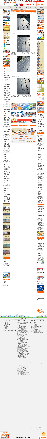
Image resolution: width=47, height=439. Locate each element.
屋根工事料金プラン (19, 325)
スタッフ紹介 (5, 261)
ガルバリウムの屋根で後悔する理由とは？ (6, 171)
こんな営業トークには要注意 (40, 217)
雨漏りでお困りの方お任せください (21, 327)
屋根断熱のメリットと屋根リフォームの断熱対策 (7, 194)
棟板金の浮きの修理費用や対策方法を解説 (7, 79)
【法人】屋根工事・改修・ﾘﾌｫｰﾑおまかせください (41, 257)
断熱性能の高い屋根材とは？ (6, 192)
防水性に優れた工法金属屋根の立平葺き (6, 117)
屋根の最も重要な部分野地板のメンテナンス (6, 151)
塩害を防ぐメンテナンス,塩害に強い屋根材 (7, 158)
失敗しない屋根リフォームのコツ (40, 136)
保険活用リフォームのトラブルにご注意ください (41, 227)
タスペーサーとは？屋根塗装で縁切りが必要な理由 (36, 363)
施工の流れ (25, 7)
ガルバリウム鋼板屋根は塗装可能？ (41, 119)
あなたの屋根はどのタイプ (34, 324)
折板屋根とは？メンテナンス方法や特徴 (41, 157)
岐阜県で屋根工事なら (6, 265)
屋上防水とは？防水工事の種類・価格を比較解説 (7, 99)
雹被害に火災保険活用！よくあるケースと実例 (41, 200)
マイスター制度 (5, 328)
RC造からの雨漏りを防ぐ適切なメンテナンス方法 (7, 184)
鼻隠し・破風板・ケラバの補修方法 (7, 82)
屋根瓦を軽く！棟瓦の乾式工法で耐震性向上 (40, 184)
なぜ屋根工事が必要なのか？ (41, 134)
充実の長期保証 (5, 327)
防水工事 (41, 55)
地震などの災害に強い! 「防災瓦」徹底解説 (40, 187)
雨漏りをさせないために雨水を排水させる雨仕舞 (7, 139)
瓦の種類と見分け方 (6, 143)
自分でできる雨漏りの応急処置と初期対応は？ (41, 196)
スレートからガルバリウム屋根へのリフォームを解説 (41, 116)
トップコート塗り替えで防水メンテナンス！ (7, 200)
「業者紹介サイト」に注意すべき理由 (40, 229)
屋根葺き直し (41, 58)
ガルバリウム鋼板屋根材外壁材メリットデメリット (41, 128)
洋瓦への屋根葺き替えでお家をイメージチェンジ (7, 164)
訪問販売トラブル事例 (40, 218)
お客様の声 (20, 7)
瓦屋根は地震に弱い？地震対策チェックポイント (41, 185)
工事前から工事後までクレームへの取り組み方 (41, 211)
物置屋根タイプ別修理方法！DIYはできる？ (40, 239)
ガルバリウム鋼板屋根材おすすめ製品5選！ (41, 124)
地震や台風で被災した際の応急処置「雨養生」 (7, 119)
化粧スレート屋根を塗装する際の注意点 (40, 161)
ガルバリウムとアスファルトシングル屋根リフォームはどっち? (7, 167)
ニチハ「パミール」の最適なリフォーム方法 (36, 331)
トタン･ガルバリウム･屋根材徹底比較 (6, 169)
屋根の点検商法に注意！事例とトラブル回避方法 (41, 220)
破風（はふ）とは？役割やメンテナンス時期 (7, 201)
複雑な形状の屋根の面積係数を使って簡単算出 (7, 124)
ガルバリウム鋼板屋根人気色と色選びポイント (41, 123)
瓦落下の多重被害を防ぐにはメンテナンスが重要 (41, 178)
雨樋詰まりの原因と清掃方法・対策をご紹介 (22, 368)
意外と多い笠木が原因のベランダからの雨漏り (7, 86)
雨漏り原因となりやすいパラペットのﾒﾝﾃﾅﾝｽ (7, 95)
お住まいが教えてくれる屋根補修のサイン (41, 143)
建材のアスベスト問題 (6, 148)
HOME (12, 9)
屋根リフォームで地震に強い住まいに (21, 337)
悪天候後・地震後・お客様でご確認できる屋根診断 (36, 326)
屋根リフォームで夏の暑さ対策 (20, 340)
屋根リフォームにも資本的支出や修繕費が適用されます (23, 353)
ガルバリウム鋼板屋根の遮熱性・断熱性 (41, 121)
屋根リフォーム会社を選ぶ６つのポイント (41, 173)
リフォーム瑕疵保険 (6, 326)
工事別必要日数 (39, 171)
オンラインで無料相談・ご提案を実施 (21, 323)
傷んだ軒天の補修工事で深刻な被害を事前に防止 (7, 88)
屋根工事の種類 (40, 41)
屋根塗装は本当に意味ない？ (6, 73)
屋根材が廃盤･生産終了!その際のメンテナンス (7, 162)
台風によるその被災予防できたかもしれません (41, 177)
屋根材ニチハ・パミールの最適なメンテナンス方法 (41, 163)
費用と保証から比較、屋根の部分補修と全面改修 (41, 141)
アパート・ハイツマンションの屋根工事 (40, 253)
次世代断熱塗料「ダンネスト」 (39, 193)
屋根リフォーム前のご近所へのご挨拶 (40, 209)
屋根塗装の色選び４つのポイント (40, 191)
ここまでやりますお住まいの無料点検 (36, 7)
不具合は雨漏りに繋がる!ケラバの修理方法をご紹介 (36, 364)
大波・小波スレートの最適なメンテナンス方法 (7, 111)
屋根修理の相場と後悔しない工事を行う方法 (40, 138)
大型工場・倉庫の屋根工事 (20, 341)
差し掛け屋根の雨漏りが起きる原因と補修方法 (7, 131)
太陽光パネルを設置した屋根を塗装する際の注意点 (23, 372)
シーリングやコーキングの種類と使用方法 (7, 115)
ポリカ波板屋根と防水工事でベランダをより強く (41, 245)
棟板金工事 (41, 61)
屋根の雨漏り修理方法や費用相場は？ (7, 182)
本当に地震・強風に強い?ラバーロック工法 (7, 121)
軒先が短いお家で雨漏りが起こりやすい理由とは (7, 145)
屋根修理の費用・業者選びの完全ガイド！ (7, 71)
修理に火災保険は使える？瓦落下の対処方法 (41, 180)
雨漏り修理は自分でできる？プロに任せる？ (7, 75)
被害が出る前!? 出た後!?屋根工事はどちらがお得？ (41, 215)
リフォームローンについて (20, 352)
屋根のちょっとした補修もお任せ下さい (21, 328)
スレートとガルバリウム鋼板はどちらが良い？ (41, 114)
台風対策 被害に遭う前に (20, 336)
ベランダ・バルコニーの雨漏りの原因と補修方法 (7, 101)
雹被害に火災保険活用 (33, 432)
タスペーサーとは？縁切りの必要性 (6, 90)
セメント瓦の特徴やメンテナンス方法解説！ (7, 103)
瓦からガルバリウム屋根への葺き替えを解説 (41, 117)
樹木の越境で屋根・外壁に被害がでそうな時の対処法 (41, 225)
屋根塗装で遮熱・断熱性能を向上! (40, 194)
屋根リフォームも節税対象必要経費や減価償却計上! (41, 259)
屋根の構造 (5, 80)
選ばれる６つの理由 (6, 323)
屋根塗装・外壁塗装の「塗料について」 (35, 327)
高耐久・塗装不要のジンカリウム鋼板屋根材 (7, 176)
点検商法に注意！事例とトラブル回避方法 (22, 330)
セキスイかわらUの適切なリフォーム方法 (35, 330)
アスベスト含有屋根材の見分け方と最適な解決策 (7, 147)
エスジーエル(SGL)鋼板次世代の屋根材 (7, 173)
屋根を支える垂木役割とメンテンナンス (6, 180)
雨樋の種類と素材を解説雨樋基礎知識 (7, 196)
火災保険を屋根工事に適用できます (21, 338)
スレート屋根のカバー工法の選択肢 (41, 150)
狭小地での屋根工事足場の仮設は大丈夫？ (40, 168)
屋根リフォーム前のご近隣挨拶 (20, 329)
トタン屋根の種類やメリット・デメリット (40, 156)
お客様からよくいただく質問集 (34, 329)
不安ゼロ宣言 (5, 325)
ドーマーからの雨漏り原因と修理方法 (6, 188)
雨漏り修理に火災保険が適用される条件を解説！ (41, 198)
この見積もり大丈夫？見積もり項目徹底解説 (40, 213)
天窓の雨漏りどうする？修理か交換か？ (7, 190)
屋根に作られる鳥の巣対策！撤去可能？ (41, 250)
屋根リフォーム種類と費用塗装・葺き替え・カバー (41, 149)
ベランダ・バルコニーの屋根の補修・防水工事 (22, 339)
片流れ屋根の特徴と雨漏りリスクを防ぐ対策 (7, 127)
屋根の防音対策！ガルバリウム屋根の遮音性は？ (41, 130)
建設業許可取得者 (6, 263)
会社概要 (41, 7)
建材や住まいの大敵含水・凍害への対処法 (6, 136)
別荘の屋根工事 (39, 255)
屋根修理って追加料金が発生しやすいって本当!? (41, 224)
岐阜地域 (5, 281)
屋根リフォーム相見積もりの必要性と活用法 (22, 350)
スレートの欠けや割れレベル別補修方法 (40, 152)
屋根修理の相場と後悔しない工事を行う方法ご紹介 (23, 348)
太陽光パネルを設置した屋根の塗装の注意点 (41, 159)
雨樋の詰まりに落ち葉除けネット (21, 369)
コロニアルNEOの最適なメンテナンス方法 (41, 166)
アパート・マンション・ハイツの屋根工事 (22, 342)
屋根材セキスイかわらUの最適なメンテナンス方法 (41, 165)
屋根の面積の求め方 (6, 122)
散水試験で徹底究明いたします (20, 335)
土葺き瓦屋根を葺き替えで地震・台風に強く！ (7, 107)
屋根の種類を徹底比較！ (39, 147)
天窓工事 (41, 67)
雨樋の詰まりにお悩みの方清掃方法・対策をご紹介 (41, 246)
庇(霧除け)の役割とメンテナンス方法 (6, 113)
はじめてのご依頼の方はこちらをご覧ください (22, 322)
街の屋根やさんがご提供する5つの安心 (10, 7)
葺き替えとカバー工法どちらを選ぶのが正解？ (41, 145)
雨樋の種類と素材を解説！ (20, 371)
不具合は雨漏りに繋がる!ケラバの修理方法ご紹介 (7, 84)
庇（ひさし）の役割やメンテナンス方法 (7, 186)
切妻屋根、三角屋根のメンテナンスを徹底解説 (7, 129)
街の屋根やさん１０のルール (7, 324)
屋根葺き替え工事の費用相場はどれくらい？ (41, 140)
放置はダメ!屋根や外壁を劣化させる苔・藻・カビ (7, 160)
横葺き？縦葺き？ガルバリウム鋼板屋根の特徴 (41, 126)
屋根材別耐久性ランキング (6, 156)
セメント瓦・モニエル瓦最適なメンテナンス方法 (7, 105)
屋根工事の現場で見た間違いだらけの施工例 (40, 189)
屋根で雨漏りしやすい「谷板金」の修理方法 (6, 141)
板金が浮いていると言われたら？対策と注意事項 (41, 222)
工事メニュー (31, 7)
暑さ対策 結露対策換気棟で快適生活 (6, 134)
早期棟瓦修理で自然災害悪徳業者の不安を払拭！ (7, 109)
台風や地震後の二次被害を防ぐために (41, 182)
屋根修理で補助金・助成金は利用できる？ (40, 202)
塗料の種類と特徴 (33, 328)
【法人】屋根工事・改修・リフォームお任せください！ (23, 344)
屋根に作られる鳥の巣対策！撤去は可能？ (22, 370)
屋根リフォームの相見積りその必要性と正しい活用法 (41, 208)
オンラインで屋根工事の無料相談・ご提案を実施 (41, 206)
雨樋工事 (41, 52)
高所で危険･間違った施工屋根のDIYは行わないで (7, 178)
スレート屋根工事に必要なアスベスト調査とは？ (7, 198)
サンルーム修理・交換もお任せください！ (41, 241)
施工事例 (16, 7)
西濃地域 (5, 282)
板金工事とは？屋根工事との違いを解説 (7, 77)
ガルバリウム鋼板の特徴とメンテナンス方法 (7, 175)
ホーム (5, 7)
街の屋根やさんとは (6, 322)
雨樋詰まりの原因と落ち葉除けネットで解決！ (41, 248)
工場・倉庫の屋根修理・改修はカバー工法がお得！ (41, 243)
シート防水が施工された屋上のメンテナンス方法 (7, 94)
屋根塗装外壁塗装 (41, 65)
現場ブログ (14, 9)
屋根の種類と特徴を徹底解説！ (6, 68)
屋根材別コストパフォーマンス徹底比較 (7, 154)
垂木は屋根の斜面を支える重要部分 (21, 356)
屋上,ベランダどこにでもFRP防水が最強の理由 (7, 97)
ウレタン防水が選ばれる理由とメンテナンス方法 (7, 92)
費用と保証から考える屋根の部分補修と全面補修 (22, 354)
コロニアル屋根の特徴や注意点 (40, 154)
